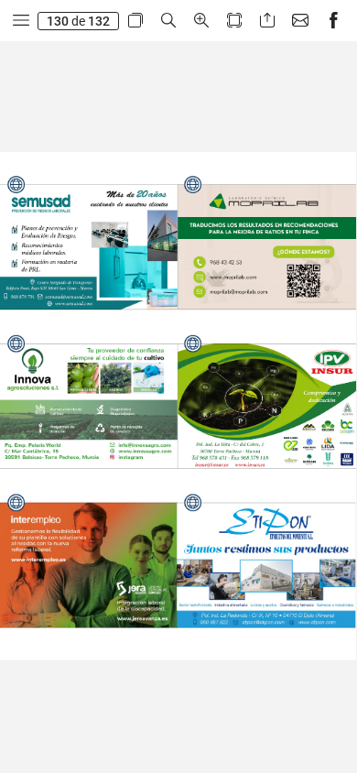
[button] (21, 20)
